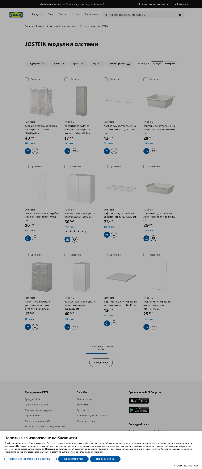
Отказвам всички (73, 459)
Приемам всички (105, 459)
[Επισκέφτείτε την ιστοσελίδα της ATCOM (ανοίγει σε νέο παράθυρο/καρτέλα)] (186, 466)
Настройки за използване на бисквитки (29, 459)
